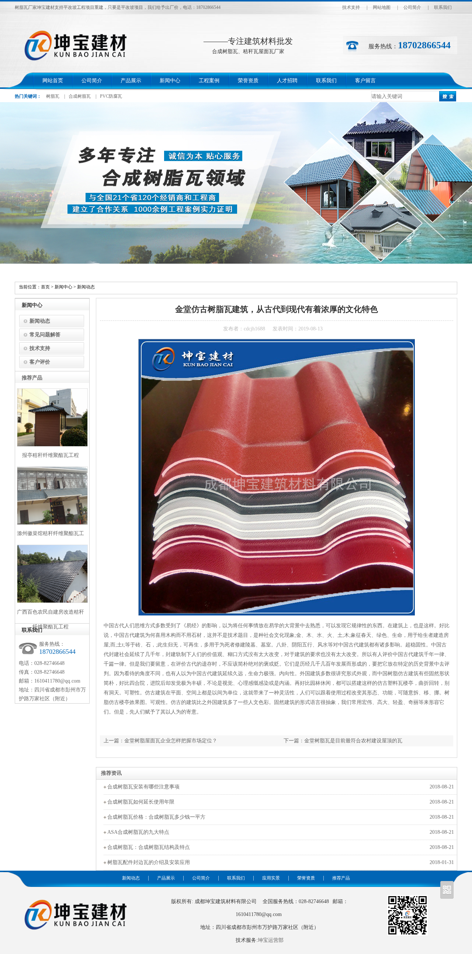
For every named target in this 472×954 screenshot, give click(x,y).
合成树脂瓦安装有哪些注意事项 (143, 787)
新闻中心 (170, 80)
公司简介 (412, 7)
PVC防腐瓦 (111, 96)
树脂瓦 (52, 96)
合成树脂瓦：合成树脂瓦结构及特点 (148, 847)
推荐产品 (341, 878)
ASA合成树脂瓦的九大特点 (138, 832)
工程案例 (209, 80)
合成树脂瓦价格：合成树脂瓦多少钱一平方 (156, 817)
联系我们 (443, 7)
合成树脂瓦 (80, 96)
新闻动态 (86, 286)
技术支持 (351, 7)
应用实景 (271, 878)
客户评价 (40, 362)
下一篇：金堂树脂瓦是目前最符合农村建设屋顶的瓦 (343, 740)
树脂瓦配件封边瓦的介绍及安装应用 (148, 862)
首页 (45, 286)
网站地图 (382, 7)
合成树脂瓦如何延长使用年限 (140, 802)
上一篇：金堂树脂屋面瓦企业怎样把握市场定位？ (160, 740)
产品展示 (131, 80)
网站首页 (52, 80)
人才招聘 (287, 80)
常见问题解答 (45, 334)
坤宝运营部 (271, 940)
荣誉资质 (248, 80)
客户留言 (365, 80)
